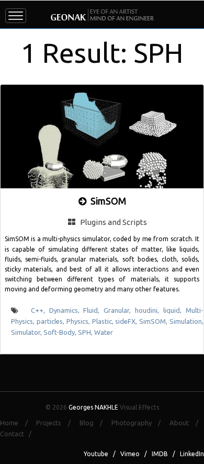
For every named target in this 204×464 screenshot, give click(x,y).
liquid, (174, 310)
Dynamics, (66, 310)
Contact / (18, 433)
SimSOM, (154, 321)
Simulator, (27, 332)
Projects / (56, 422)
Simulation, (186, 321)
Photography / (139, 422)
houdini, (149, 310)
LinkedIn (192, 453)
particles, (51, 321)
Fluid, (93, 310)
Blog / (94, 422)
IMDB (160, 453)
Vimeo (130, 453)
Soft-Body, (60, 332)
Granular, (119, 310)
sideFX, (127, 321)
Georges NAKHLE (93, 407)
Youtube (96, 453)
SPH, (86, 332)
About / (186, 422)
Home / (17, 422)
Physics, (79, 321)
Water (103, 332)
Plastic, (104, 321)
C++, (40, 310)
